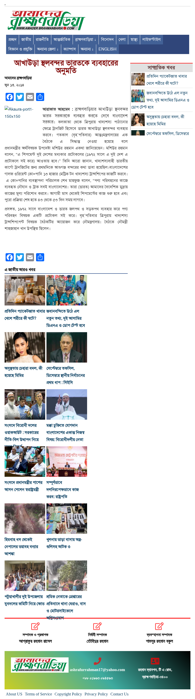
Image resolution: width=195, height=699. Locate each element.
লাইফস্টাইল (151, 39)
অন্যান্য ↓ (87, 49)
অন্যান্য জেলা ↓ (48, 49)
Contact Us (119, 694)
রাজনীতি (42, 39)
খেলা (122, 39)
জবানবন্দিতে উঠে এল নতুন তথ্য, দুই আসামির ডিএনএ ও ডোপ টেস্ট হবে (65, 318)
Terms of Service (38, 694)
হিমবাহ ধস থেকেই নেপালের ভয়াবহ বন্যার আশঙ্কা (21, 546)
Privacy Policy (96, 694)
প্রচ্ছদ (12, 39)
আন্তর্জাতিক (62, 39)
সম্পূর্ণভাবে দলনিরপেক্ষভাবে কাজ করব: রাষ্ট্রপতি (62, 489)
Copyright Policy (68, 694)
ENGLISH (108, 49)
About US (14, 694)
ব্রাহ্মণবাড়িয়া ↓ (85, 39)
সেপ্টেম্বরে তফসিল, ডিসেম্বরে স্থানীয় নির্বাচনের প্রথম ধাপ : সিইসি (65, 375)
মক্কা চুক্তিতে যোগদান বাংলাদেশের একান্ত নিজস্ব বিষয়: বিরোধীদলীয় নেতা (65, 432)
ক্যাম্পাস (69, 49)
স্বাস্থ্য (134, 39)
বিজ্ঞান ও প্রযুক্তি (20, 49)
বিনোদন (107, 39)
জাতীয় (26, 39)
